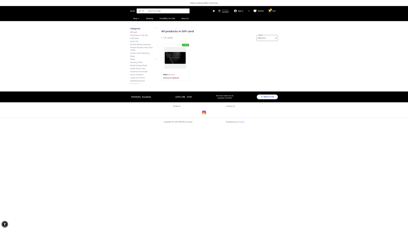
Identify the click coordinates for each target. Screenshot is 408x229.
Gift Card (169, 75)
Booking (149, 18)
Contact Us (230, 106)
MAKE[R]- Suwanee (141, 97)
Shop (135, 18)
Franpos (240, 122)
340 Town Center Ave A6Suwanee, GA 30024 (224, 97)
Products (176, 106)
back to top (269, 97)
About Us (185, 18)
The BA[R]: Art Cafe (167, 18)
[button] (4, 224)
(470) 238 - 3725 (183, 97)
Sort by (260, 35)
